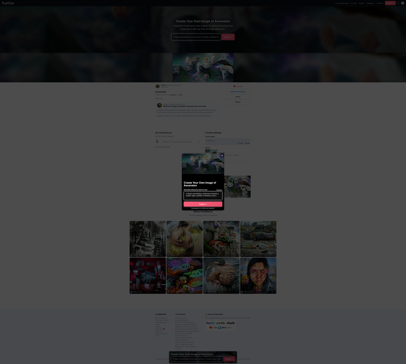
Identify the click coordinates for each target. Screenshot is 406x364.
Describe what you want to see (195, 190)
